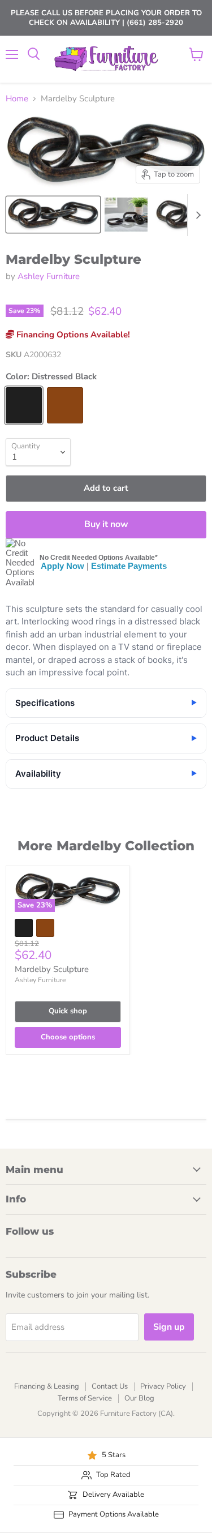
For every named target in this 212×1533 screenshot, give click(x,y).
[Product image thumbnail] (126, 214)
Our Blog (139, 1398)
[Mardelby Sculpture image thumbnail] (53, 214)
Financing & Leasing (46, 1386)
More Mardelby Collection (106, 846)
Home (17, 99)
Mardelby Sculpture (52, 969)
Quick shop (68, 1011)
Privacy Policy (163, 1386)
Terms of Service (85, 1398)
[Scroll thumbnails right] (196, 215)
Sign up (169, 1327)
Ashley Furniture (49, 276)
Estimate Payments (129, 566)
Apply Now (62, 566)
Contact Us (110, 1386)
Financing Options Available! (72, 334)
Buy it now (106, 524)
